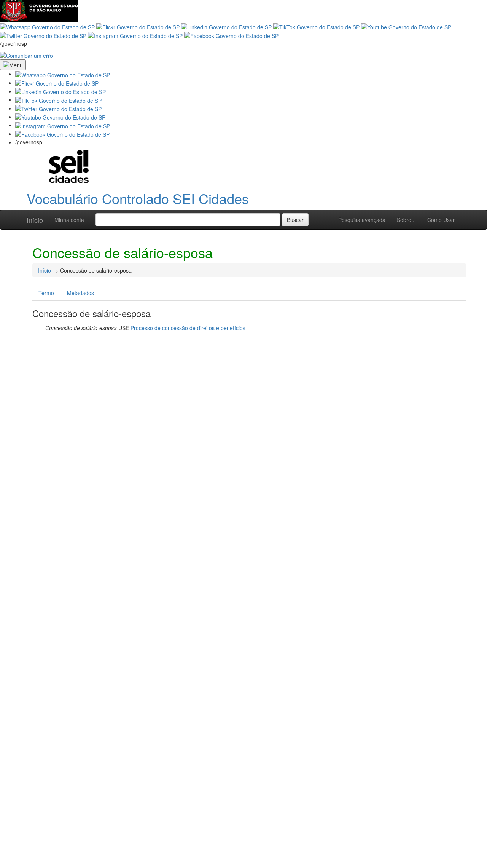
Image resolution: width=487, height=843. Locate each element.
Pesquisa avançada (361, 220)
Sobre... (406, 220)
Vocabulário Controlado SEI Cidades (138, 198)
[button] (62, 74)
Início (35, 220)
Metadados (80, 293)
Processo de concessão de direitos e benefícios (188, 328)
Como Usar (441, 220)
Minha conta (69, 220)
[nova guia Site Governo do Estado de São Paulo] (39, 10)
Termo (46, 293)
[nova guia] (26, 55)
